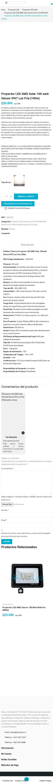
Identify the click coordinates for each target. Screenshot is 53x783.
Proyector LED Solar (30, 225)
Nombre (5, 510)
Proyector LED (16, 222)
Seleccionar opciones (48, 560)
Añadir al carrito (26, 196)
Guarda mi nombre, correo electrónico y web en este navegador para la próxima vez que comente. (25, 534)
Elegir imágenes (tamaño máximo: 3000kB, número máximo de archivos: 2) (26, 498)
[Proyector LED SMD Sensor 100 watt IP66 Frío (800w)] (26, 576)
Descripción (27, 244)
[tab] (27, 245)
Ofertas (12, 229)
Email (4, 520)
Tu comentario (7, 469)
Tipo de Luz (6, 182)
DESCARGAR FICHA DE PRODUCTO (18, 204)
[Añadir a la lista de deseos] (48, 554)
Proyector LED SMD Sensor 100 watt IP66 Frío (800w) (24, 608)
